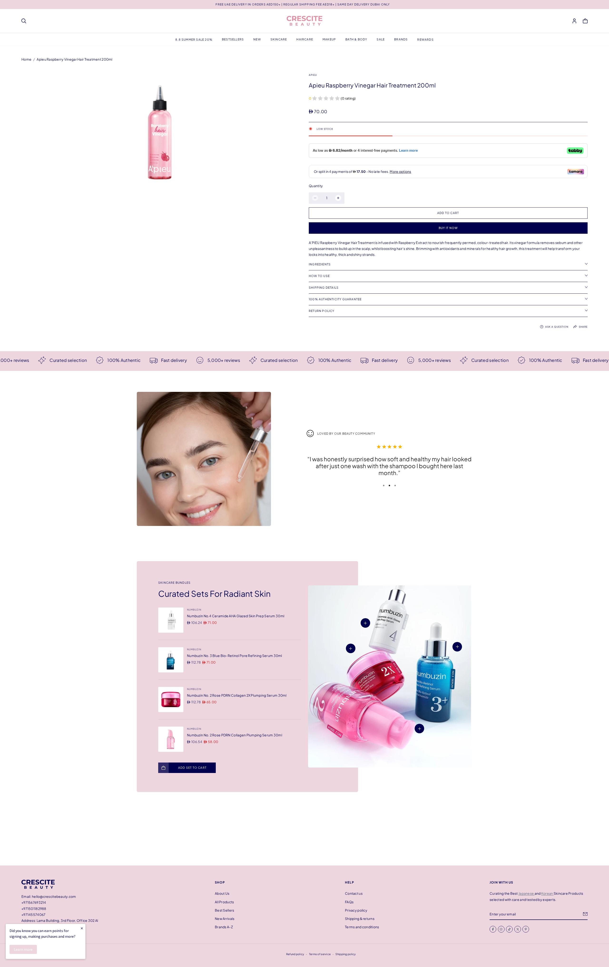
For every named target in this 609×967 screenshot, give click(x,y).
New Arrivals (224, 918)
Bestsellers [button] (233, 39)
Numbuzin (194, 609)
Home (26, 59)
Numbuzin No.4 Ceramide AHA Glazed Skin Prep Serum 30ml (235, 616)
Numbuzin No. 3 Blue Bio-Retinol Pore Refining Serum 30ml (234, 655)
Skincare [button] (278, 39)
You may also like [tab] (304, 830)
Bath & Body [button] (356, 39)
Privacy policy (356, 910)
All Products (224, 901)
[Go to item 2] (389, 485)
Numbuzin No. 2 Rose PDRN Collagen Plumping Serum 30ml (234, 735)
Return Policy (321, 311)
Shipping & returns (359, 918)
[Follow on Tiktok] (509, 929)
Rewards (425, 39)
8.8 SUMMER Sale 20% (193, 39)
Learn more (23, 949)
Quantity (316, 186)
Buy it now (448, 228)
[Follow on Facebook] (493, 929)
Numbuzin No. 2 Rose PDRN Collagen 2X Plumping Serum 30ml (237, 695)
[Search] (23, 21)
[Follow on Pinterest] (525, 929)
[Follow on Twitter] (517, 929)
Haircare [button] (304, 39)
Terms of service (320, 954)
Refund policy (295, 954)
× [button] (82, 928)
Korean (547, 893)
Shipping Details (324, 287)
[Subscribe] (585, 914)
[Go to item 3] (395, 485)
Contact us (354, 893)
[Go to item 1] (384, 485)
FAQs (349, 901)
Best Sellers (224, 910)
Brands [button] (401, 39)
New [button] (257, 39)
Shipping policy (345, 954)
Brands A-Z (224, 927)
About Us (222, 893)
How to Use (319, 276)
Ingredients (320, 264)
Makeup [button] (329, 39)
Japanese (526, 893)
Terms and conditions (362, 927)
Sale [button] (381, 39)
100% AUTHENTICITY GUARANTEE (335, 299)
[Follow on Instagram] (501, 929)
